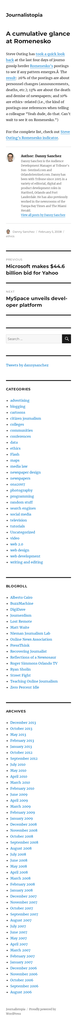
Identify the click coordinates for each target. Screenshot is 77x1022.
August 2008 (21, 848)
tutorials (17, 526)
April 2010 (18, 776)
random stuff (21, 502)
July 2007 (18, 926)
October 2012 (21, 752)
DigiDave (17, 609)
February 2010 (22, 788)
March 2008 (20, 878)
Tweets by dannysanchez (27, 365)
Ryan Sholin (20, 669)
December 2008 (23, 824)
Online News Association (31, 639)
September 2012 (24, 758)
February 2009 (22, 812)
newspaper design (25, 472)
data (14, 442)
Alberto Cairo (21, 597)
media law (18, 466)
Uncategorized (22, 532)
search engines (23, 508)
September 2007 (24, 914)
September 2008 (24, 842)
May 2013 (18, 734)
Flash (14, 454)
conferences (20, 436)
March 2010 (20, 782)
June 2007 (18, 932)
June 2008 (18, 860)
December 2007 (23, 896)
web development (25, 556)
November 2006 (24, 974)
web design (19, 550)
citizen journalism (25, 418)
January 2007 (21, 962)
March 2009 (20, 806)
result (11, 78)
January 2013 (21, 746)
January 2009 (21, 818)
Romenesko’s (41, 66)
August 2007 (20, 920)
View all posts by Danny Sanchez (43, 215)
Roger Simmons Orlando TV (34, 663)
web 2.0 (16, 544)
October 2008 (21, 836)
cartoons (17, 412)
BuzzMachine (21, 603)
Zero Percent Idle (24, 687)
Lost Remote (21, 621)
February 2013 (22, 740)
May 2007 (18, 938)
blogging (17, 406)
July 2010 (17, 764)
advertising (20, 400)
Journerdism (20, 615)
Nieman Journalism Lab (30, 633)
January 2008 (21, 890)
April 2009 (19, 800)
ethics (10, 236)
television (18, 520)
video (14, 538)
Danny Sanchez (24, 231)
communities (21, 430)
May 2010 (18, 770)
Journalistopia (24, 15)
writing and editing (26, 562)
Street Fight (20, 675)
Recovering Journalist (28, 651)
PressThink (20, 645)
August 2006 (21, 992)
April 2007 (19, 944)
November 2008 (23, 830)
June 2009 (19, 794)
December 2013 (23, 722)
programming (22, 496)
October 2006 (21, 980)
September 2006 (24, 986)
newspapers (20, 478)
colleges (17, 424)
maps (14, 460)
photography (21, 490)
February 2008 (22, 884)
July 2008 (18, 854)
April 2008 (19, 872)
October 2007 (21, 908)
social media (20, 514)
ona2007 (17, 484)
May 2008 (18, 866)
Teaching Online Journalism (34, 681)
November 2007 (23, 902)
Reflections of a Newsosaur (33, 657)
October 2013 (21, 728)
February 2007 (22, 956)
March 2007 (20, 950)
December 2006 (23, 968)
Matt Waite (19, 627)
